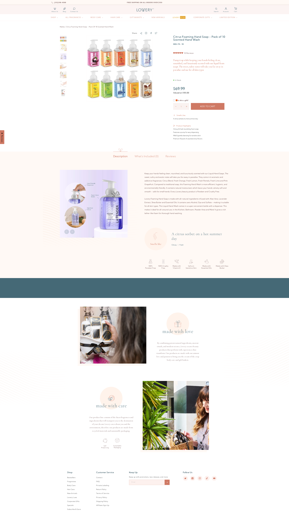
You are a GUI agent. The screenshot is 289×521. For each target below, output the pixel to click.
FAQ (98, 481)
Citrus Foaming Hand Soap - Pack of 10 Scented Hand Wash (90, 27)
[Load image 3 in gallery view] (63, 56)
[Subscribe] (167, 482)
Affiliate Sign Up (102, 505)
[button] (216, 9)
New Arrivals (72, 493)
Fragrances (71, 481)
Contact (99, 478)
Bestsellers (71, 478)
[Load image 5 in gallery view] (63, 74)
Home (62, 27)
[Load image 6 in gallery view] (63, 83)
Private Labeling (102, 485)
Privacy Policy (101, 497)
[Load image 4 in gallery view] (63, 65)
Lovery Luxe (72, 497)
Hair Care (71, 489)
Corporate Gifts (73, 501)
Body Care (71, 485)
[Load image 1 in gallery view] (63, 38)
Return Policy (101, 489)
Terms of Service (102, 493)
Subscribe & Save (74, 509)
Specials (70, 505)
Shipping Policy (102, 501)
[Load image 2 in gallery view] (63, 47)
